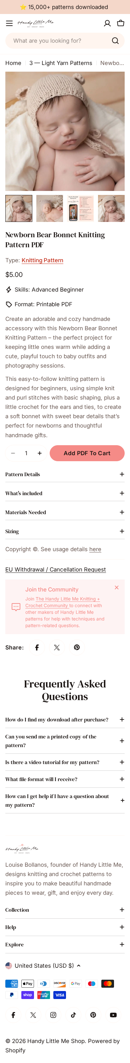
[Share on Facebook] (37, 647)
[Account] (107, 23)
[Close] (116, 587)
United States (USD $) (44, 965)
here (95, 549)
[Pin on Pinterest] (77, 647)
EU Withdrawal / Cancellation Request (55, 569)
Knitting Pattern (42, 260)
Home (13, 63)
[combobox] (65, 41)
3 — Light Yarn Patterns (60, 63)
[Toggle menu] (9, 23)
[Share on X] (57, 647)
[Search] (115, 41)
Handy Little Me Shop (56, 1041)
